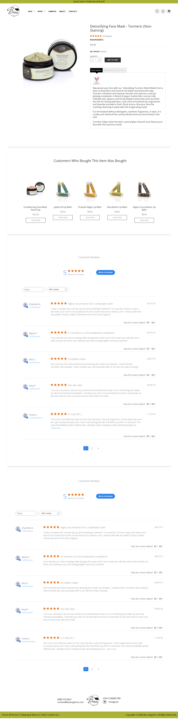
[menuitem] (31, 11)
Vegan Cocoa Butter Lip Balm (144, 208)
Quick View (35, 220)
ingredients (109, 70)
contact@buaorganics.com (70, 702)
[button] (113, 60)
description (96, 70)
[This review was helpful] (148, 404)
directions (120, 70)
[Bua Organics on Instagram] (106, 702)
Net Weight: (95, 51)
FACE (30, 11)
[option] (50, 61)
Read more (56, 428)
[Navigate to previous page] (79, 448)
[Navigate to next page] (98, 448)
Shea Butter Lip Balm (117, 207)
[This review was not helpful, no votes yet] (153, 322)
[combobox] (34, 289)
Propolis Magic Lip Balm (90, 207)
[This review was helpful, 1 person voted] (148, 322)
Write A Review (105, 272)
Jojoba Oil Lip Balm (63, 207)
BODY (40, 11)
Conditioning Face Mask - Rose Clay (36, 208)
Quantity (94, 56)
